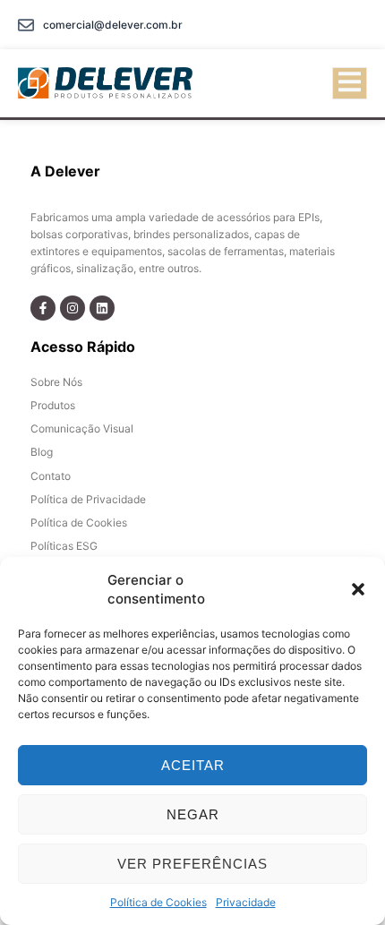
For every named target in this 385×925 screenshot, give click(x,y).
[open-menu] (349, 83)
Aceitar (193, 765)
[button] (358, 589)
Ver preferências (192, 863)
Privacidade (246, 902)
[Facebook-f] (43, 308)
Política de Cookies (158, 902)
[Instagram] (72, 308)
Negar (193, 814)
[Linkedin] (102, 308)
